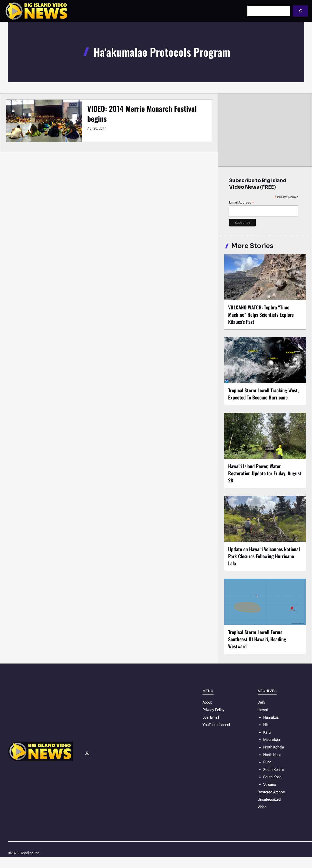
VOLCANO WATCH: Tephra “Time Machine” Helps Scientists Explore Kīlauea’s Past (261, 314)
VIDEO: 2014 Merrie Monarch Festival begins (142, 113)
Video (262, 807)
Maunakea (271, 739)
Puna (267, 762)
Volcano (269, 784)
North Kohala (273, 747)
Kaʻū (267, 732)
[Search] (300, 10)
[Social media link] (87, 753)
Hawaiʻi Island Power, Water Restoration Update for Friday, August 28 (264, 473)
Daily (261, 702)
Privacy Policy (213, 710)
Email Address (241, 202)
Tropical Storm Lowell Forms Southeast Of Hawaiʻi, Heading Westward (257, 639)
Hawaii (263, 710)
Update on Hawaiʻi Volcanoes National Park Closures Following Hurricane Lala (264, 556)
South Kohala (273, 769)
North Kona (272, 755)
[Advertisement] (265, 129)
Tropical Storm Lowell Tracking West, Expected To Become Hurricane (263, 394)
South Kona (272, 777)
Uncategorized (269, 799)
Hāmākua (271, 717)
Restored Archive (271, 792)
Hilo (266, 725)
